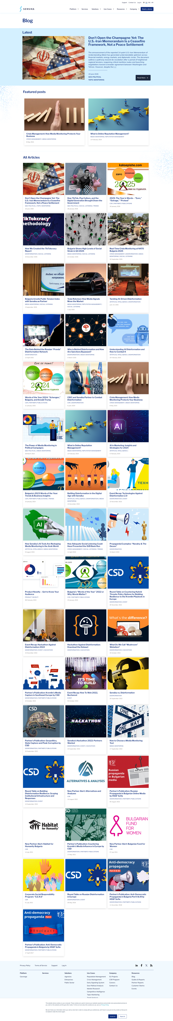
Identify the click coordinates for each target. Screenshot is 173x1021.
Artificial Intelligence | (119, 302)
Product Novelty (31, 597)
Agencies (68, 977)
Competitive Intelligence (96, 992)
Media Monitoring (49, 139)
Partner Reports (138, 983)
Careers (112, 983)
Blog (133, 977)
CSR (68, 796)
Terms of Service (41, 965)
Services (85, 9)
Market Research (93, 989)
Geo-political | (31, 206)
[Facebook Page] (141, 965)
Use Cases (108, 9)
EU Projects (113, 977)
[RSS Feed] (151, 965)
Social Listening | (86, 206)
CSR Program (114, 980)
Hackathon (48, 650)
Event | (41, 650)
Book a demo (147, 9)
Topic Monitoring (43, 206)
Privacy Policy (25, 965)
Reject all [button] (122, 1016)
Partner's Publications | (39, 499)
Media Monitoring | (97, 137)
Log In (139, 2)
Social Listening (44, 254)
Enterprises (69, 980)
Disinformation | (31, 254)
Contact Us (132, 2)
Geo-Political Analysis (95, 986)
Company (133, 9)
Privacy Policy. (105, 1005)
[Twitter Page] (146, 965)
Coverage (23, 977)
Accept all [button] (112, 1016)
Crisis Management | (34, 139)
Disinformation (134, 302)
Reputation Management (114, 137)
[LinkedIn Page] (136, 965)
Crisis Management (94, 980)
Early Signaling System (95, 983)
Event (125, 499)
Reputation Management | (92, 304)
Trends (96, 206)
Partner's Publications (123, 203)
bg (149, 2)
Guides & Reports (138, 980)
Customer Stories (138, 986)
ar (152, 2)
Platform (73, 9)
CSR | (112, 203)
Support (124, 2)
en (146, 2)
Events (134, 989)
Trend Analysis (92, 998)
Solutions (95, 9)
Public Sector (69, 983)
